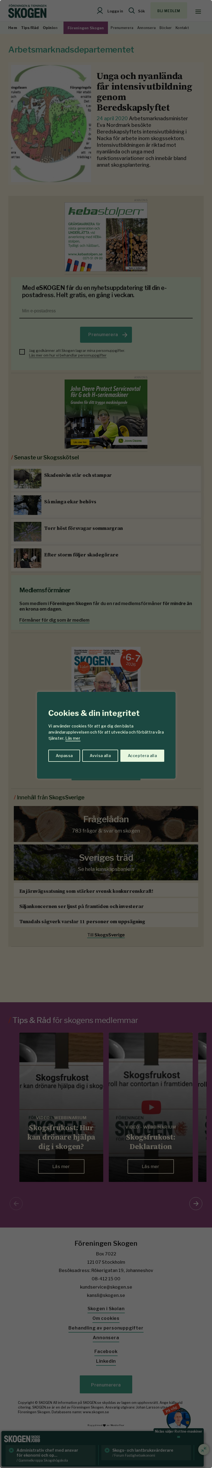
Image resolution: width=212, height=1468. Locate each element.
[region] (106, 734)
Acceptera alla (142, 755)
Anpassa (64, 755)
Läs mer (72, 738)
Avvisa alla (100, 755)
